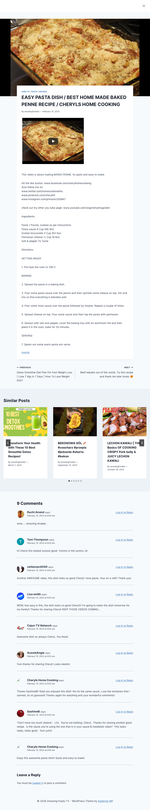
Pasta (34, 92)
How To (25, 92)
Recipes (43, 92)
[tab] (69, 481)
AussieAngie (35, 652)
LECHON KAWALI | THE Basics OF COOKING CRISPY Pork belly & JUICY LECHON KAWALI (123, 451)
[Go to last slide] (8, 442)
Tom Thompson (37, 539)
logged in (37, 783)
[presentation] (25, 421)
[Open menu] (143, 6)
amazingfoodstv (32, 111)
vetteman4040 (37, 567)
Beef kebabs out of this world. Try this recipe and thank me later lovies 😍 (106, 372)
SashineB (33, 711)
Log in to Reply (124, 512)
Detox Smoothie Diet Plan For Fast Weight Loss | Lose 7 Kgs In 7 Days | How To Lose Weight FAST (44, 374)
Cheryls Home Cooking (43, 680)
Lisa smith (34, 594)
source (25, 352)
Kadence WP (105, 801)
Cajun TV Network (39, 625)
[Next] (141, 442)
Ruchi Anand (35, 512)
